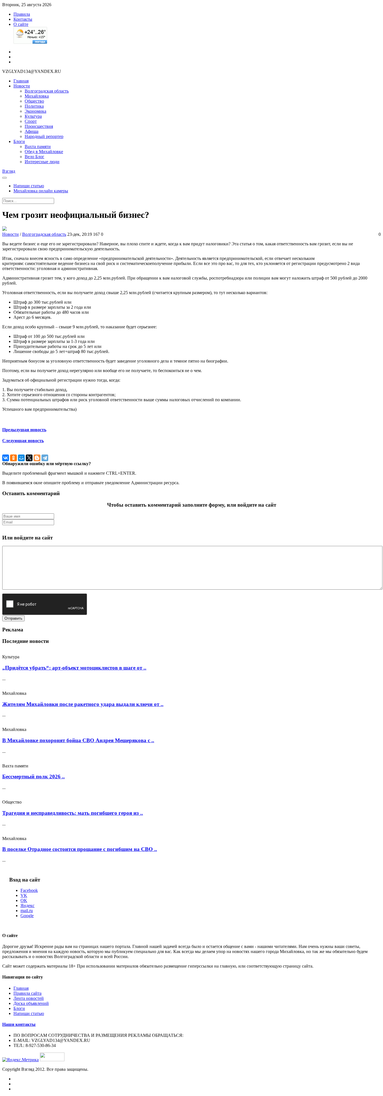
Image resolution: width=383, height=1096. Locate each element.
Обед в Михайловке (44, 151)
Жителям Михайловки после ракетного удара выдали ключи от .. (82, 704)
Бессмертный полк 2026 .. (33, 776)
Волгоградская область (47, 91)
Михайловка (37, 96)
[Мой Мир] (21, 457)
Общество (34, 101)
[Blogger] (37, 457)
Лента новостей (28, 998)
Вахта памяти (38, 146)
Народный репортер (44, 136)
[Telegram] (44, 457)
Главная (21, 81)
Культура (33, 116)
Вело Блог (34, 156)
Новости (21, 86)
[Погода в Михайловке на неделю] (30, 42)
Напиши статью (28, 185)
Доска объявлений (31, 1003)
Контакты (22, 19)
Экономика (35, 111)
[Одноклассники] (13, 457)
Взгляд (8, 171)
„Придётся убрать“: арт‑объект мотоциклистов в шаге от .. (74, 668)
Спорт (31, 121)
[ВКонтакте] (5, 457)
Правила (21, 14)
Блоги (19, 141)
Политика (34, 106)
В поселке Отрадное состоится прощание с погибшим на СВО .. (79, 849)
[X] (29, 457)
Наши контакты (19, 1024)
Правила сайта (27, 993)
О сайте (20, 24)
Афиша (31, 131)
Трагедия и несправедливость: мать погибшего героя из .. (72, 813)
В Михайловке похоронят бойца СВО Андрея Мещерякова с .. (78, 740)
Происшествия (39, 126)
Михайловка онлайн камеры (40, 190)
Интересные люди (42, 161)
